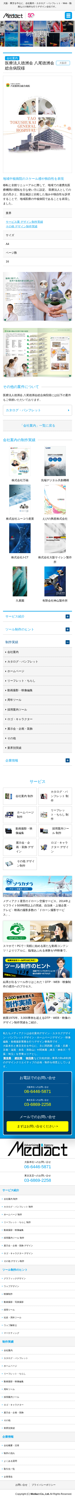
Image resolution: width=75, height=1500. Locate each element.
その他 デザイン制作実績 (21, 226)
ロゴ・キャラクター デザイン (18, 1253)
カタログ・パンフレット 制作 (18, 1206)
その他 (11, 738)
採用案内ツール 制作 (14, 1238)
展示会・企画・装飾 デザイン (18, 1245)
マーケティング (11, 1333)
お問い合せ (21, 1484)
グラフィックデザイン (15, 1278)
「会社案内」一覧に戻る (37, 425)
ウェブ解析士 (10, 1325)
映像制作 (8, 1294)
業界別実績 (14, 747)
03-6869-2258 (37, 1104)
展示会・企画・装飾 (20, 728)
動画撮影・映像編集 (20, 690)
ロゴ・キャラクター (20, 719)
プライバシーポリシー (44, 1484)
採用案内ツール (17, 709)
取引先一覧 (9, 1469)
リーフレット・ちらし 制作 (17, 1222)
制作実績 (11, 642)
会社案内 (13, 652)
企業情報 (11, 760)
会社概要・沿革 (11, 1445)
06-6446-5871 (37, 1091)
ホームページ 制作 (13, 1214)
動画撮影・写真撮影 (14, 1302)
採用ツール (9, 1310)
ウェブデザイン (11, 1286)
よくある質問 (10, 1461)
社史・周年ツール (12, 1317)
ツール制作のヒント (19, 629)
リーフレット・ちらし (21, 680)
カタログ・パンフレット (22, 661)
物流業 (30, 1058)
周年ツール (14, 699)
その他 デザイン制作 (14, 1261)
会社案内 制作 (11, 1199)
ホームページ (15, 671)
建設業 (18, 1058)
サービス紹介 (15, 616)
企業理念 (8, 1476)
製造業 (7, 1058)
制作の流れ (9, 1453)
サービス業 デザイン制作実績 (24, 221)
